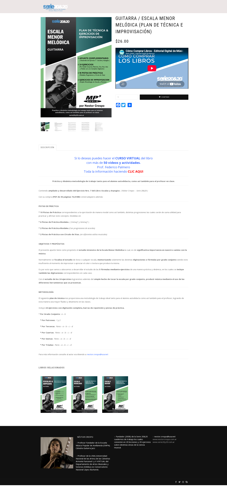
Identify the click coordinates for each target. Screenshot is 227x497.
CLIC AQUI (135, 171)
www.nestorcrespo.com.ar (165, 439)
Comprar (165, 97)
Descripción (47, 147)
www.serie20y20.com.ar (164, 442)
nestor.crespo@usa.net (97, 354)
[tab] (48, 147)
